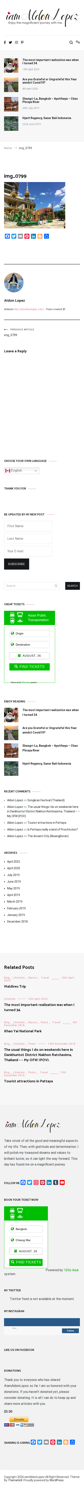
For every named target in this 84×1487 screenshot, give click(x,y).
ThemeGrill (15, 1480)
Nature (32, 977)
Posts (44, 1022)
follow (70, 1331)
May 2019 (13, 888)
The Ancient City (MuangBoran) (48, 836)
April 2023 (13, 861)
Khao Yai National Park (23, 1031)
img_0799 (19, 332)
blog (7, 977)
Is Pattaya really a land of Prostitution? (53, 829)
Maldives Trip (15, 987)
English (16, 470)
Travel (45, 977)
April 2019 (13, 895)
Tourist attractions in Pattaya (47, 822)
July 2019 (13, 875)
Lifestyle (19, 977)
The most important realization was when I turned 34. (50, 61)
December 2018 (17, 921)
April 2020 (13, 868)
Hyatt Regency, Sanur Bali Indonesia (46, 118)
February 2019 (16, 908)
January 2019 (16, 915)
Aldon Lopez (14, 301)
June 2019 (14, 881)
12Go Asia (25, 682)
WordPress (57, 1480)
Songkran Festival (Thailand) (46, 800)
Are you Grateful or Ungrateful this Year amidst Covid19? (49, 81)
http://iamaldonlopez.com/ (29, 309)
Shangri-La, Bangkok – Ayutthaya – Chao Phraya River (50, 100)
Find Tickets (32, 666)
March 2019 (14, 901)
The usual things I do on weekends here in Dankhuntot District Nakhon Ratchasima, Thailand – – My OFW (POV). (43, 811)
